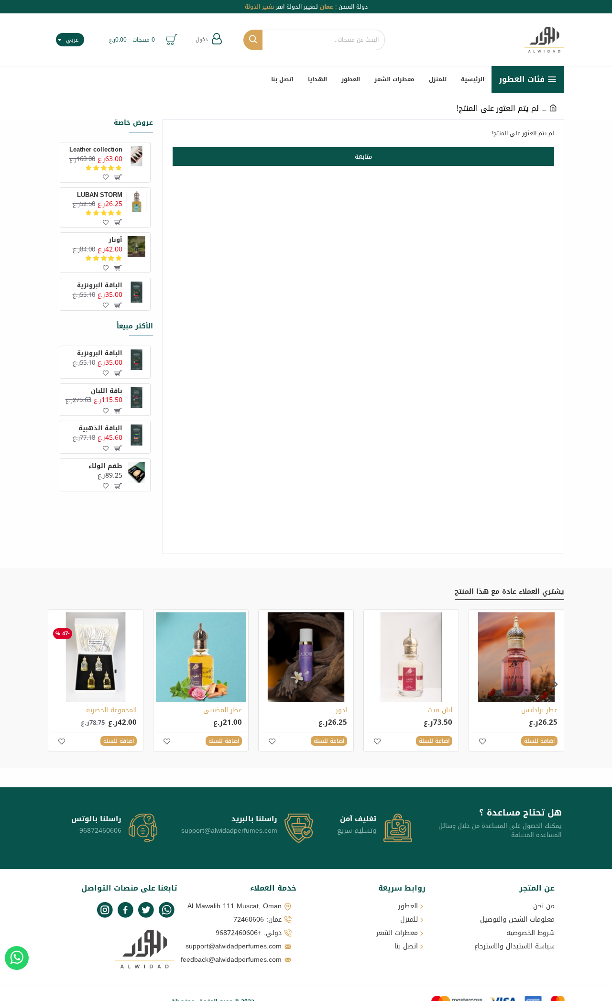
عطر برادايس (539, 710)
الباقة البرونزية (99, 286)
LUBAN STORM (99, 195)
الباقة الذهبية (100, 428)
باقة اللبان (106, 391)
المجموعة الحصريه (111, 710)
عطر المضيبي (222, 710)
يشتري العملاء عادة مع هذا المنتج (509, 593)
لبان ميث (439, 710)
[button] (554, 684)
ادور (341, 710)
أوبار (115, 240)
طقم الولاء (105, 466)
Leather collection (95, 150)
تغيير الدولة (259, 6)
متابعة (363, 157)
